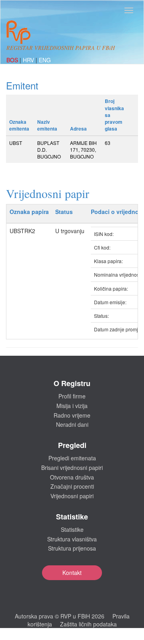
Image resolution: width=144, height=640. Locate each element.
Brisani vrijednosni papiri (72, 468)
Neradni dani (72, 424)
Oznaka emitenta (19, 125)
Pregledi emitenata (72, 458)
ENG (45, 60)
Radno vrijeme (72, 415)
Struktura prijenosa (72, 548)
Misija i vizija (72, 406)
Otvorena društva (72, 477)
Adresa (78, 128)
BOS (13, 60)
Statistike (72, 529)
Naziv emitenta (47, 125)
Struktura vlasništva (72, 539)
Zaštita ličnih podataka (88, 624)
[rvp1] (18, 31)
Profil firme (72, 396)
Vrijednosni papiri (72, 496)
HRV (29, 60)
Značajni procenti (72, 486)
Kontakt (72, 573)
